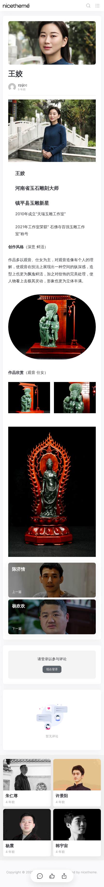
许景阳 (62, 795)
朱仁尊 (12, 795)
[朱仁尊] (27, 774)
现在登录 (52, 669)
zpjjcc (22, 85)
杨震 (10, 845)
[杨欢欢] (52, 616)
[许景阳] (77, 774)
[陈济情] (52, 580)
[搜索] (88, 5)
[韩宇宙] (77, 824)
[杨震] (27, 824)
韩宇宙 (62, 845)
